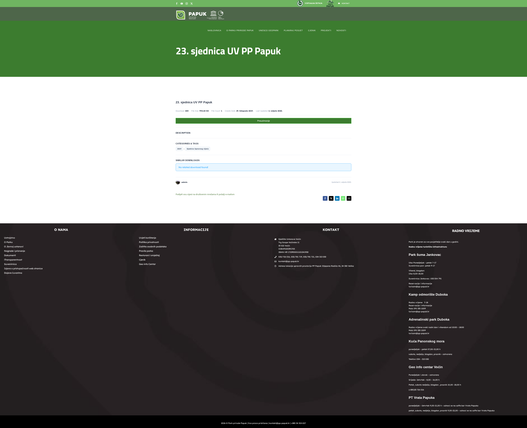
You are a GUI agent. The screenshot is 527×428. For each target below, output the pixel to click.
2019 (179, 149)
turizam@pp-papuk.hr (419, 286)
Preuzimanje (263, 120)
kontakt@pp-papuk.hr (288, 261)
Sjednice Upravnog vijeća (198, 149)
